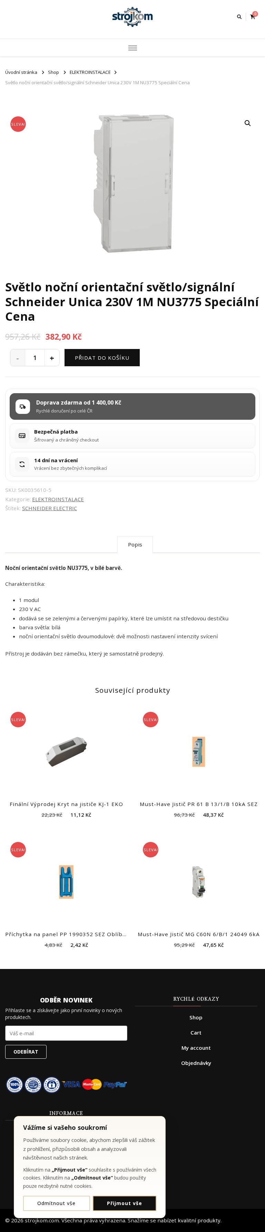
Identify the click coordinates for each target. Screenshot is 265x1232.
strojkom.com (42, 1220)
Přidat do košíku (102, 357)
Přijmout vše (124, 1203)
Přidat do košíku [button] (66, 750)
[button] (248, 123)
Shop (196, 1017)
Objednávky (196, 1062)
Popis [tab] (135, 544)
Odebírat (26, 1051)
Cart (196, 1032)
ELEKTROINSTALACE (58, 499)
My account (196, 1047)
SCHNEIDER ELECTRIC (49, 508)
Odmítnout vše (56, 1203)
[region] (90, 1167)
